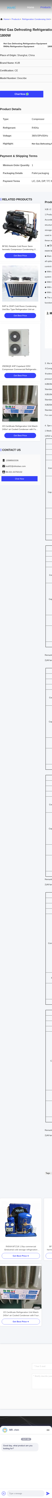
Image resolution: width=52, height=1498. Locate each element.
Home (30, 7)
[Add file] (4, 1493)
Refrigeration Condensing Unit (36, 19)
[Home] (11, 7)
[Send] (48, 1493)
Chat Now (20, 94)
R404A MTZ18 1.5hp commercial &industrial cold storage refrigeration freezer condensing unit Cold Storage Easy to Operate (21, 1248)
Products (45, 7)
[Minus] (48, 1430)
